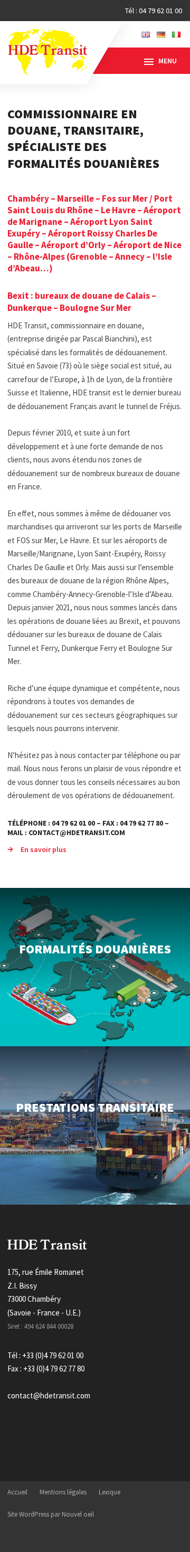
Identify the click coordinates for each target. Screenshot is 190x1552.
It (176, 34)
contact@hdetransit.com (48, 1395)
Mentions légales (63, 1492)
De (161, 34)
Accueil (17, 1492)
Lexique (109, 1492)
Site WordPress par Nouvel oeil (50, 1514)
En (145, 34)
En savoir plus (43, 849)
